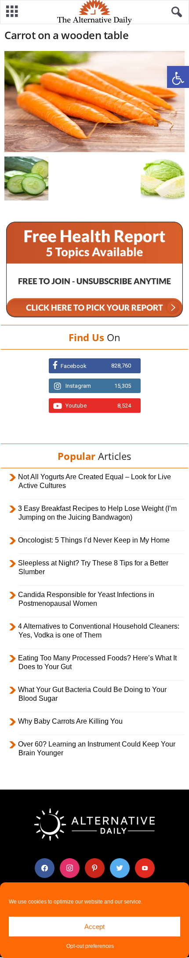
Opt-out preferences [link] (90, 946)
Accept (94, 926)
